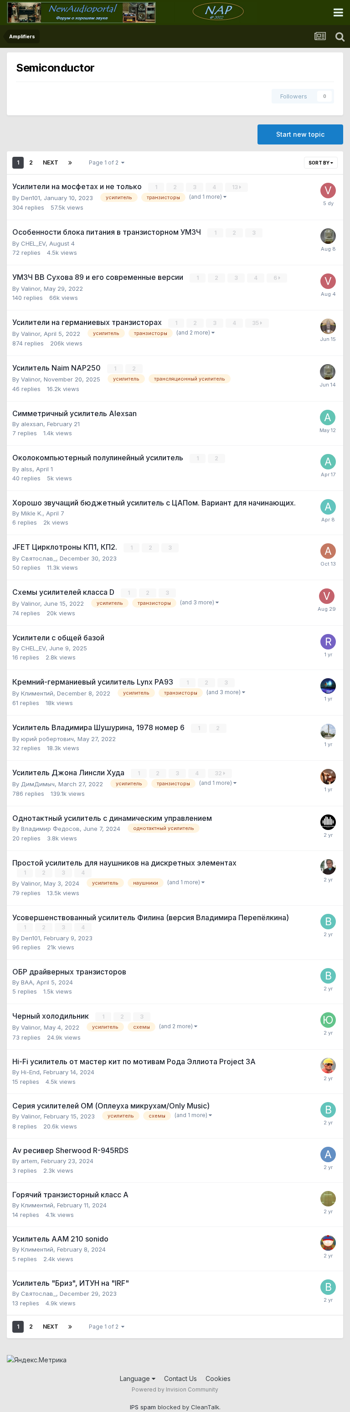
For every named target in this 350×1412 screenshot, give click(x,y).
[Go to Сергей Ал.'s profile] (328, 731)
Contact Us (180, 1378)
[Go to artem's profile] (328, 1154)
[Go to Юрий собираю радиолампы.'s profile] (328, 1020)
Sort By (319, 162)
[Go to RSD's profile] (328, 641)
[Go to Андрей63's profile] (328, 1198)
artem (29, 1161)
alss (26, 469)
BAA (27, 982)
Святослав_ (38, 558)
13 (235, 187)
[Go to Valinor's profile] (328, 686)
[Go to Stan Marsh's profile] (328, 1243)
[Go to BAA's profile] (328, 236)
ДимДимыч (38, 784)
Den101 (30, 197)
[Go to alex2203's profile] (328, 507)
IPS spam (143, 1407)
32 (219, 773)
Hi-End (30, 1072)
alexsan (32, 424)
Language (136, 1378)
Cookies (218, 1378)
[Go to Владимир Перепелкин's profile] (328, 921)
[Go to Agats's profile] (328, 551)
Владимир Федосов (50, 828)
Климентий (37, 693)
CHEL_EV (33, 243)
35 (256, 323)
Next (50, 162)
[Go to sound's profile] (328, 776)
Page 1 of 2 (105, 162)
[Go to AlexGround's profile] (328, 822)
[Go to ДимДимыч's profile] (328, 326)
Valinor (30, 288)
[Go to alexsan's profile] (327, 417)
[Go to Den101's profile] (328, 1065)
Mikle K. (31, 513)
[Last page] (70, 163)
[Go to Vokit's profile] (328, 190)
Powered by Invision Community (175, 1389)
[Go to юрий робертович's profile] (328, 867)
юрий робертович (47, 738)
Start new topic (300, 134)
